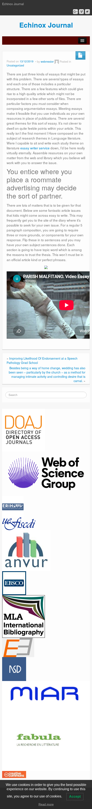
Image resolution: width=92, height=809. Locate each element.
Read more (46, 804)
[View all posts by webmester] (57, 61)
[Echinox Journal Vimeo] (81, 11)
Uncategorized (15, 65)
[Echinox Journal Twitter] (87, 11)
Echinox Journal (46, 25)
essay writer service (35, 148)
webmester (47, 61)
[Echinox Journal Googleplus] (75, 11)
